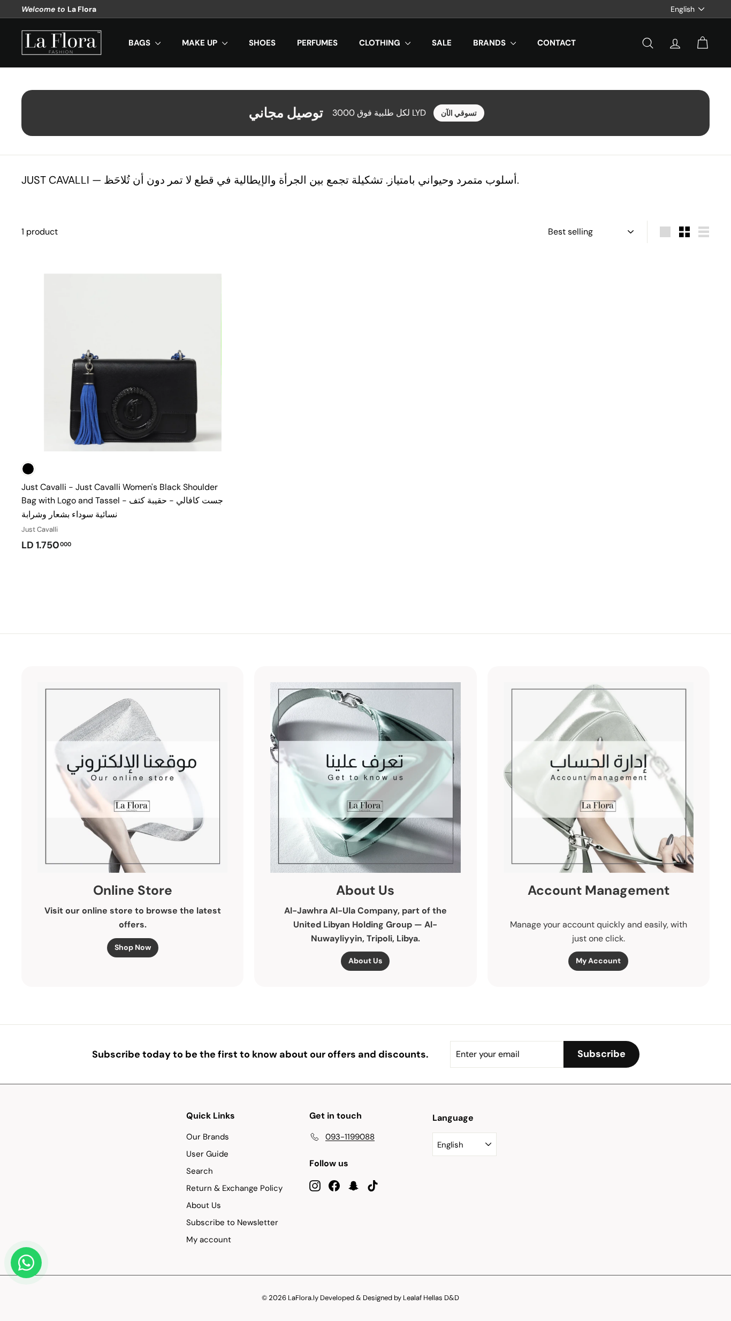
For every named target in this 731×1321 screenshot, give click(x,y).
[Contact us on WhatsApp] (26, 1262)
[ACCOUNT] (675, 43)
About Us (365, 960)
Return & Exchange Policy (234, 1188)
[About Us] (365, 777)
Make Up (200, 42)
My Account (598, 960)
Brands (490, 42)
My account (208, 1239)
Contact (556, 42)
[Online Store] (132, 777)
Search (199, 1171)
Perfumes (317, 42)
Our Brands (207, 1136)
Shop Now (133, 947)
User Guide (207, 1154)
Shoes (262, 42)
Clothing (380, 42)
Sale (442, 42)
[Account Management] (599, 777)
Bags (140, 42)
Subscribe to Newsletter (232, 1222)
